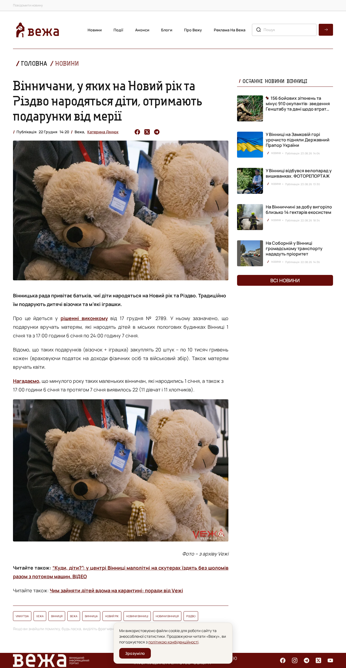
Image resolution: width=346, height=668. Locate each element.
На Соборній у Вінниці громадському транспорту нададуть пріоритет (294, 248)
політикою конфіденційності (173, 641)
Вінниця (56, 616)
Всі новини (285, 280)
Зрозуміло (135, 653)
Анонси (142, 29)
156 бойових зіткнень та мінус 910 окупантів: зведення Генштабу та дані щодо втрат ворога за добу (298, 103)
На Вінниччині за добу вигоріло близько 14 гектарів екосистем (299, 209)
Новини (95, 29)
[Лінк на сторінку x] (318, 660)
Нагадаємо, (27, 381)
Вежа (73, 616)
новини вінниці (137, 616)
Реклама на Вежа (229, 29)
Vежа (40, 616)
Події (118, 29)
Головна (34, 63)
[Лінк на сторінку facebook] (282, 660)
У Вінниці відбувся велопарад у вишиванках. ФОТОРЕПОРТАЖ (299, 173)
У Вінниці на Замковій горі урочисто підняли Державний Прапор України (298, 139)
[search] (326, 30)
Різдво (190, 616)
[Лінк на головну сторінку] (37, 30)
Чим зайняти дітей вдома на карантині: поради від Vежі (116, 590)
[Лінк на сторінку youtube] (330, 660)
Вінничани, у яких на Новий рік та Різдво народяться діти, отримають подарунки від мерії (107, 101)
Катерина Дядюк (102, 131)
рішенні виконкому (84, 318)
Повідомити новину (28, 5)
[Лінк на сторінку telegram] (306, 660)
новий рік (112, 616)
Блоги (166, 29)
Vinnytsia (22, 616)
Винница (91, 616)
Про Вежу (193, 29)
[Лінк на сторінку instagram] (294, 660)
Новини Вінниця (167, 616)
